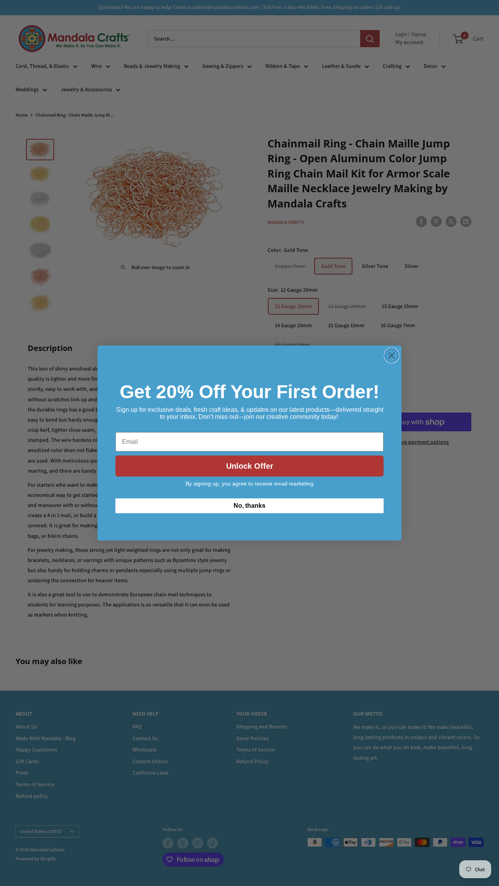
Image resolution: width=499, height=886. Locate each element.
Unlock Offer (249, 466)
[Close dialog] (391, 355)
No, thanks (249, 505)
